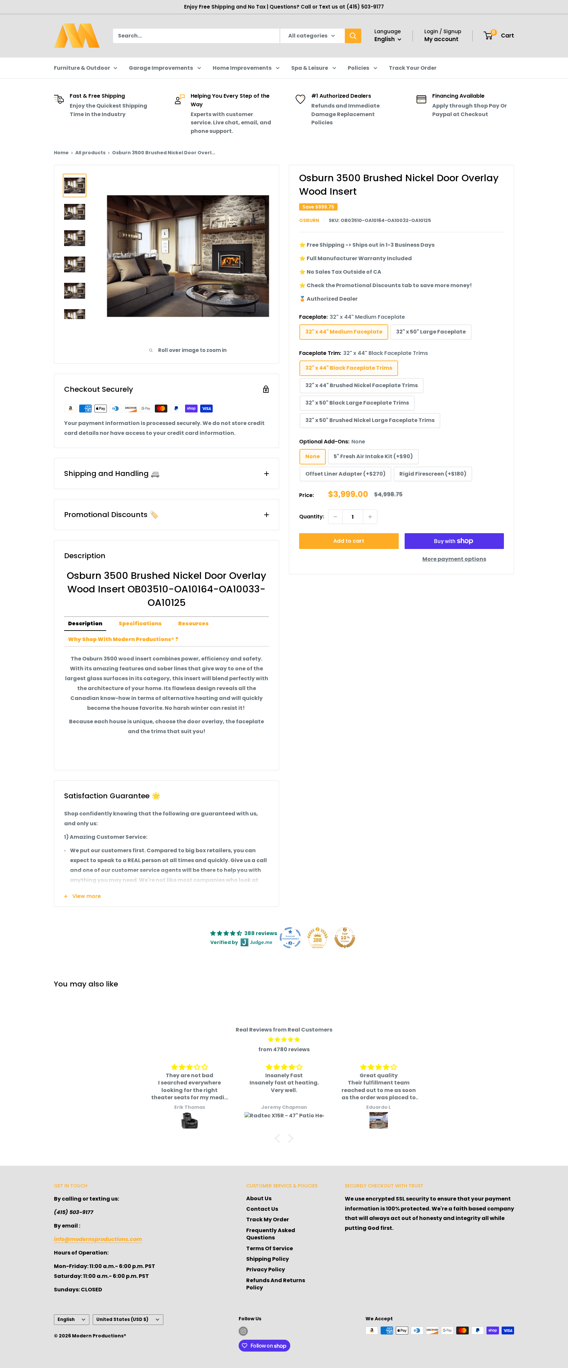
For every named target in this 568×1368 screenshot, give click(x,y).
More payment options (454, 559)
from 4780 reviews (284, 1049)
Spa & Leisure (310, 68)
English (66, 1319)
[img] (284, 1040)
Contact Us (262, 1209)
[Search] (353, 36)
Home (61, 152)
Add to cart (348, 541)
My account (441, 39)
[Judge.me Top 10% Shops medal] (344, 937)
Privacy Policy (265, 1269)
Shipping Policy (267, 1259)
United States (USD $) (122, 1319)
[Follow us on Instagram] (243, 1331)
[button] (279, 1138)
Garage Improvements (161, 68)
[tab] (85, 624)
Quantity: (311, 516)
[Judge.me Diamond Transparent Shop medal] (290, 937)
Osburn (309, 220)
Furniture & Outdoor (82, 68)
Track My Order (267, 1219)
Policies (359, 68)
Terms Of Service (269, 1248)
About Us (259, 1198)
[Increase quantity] (370, 517)
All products (90, 152)
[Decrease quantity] (335, 517)
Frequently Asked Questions (270, 1234)
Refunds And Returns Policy (275, 1284)
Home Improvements (242, 68)
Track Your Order (413, 68)
